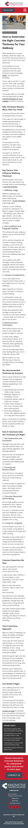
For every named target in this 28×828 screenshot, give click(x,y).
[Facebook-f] (10, 807)
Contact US (14, 790)
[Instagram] (14, 807)
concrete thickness (10, 187)
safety (4, 75)
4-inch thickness (19, 201)
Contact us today (8, 711)
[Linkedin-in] (17, 807)
